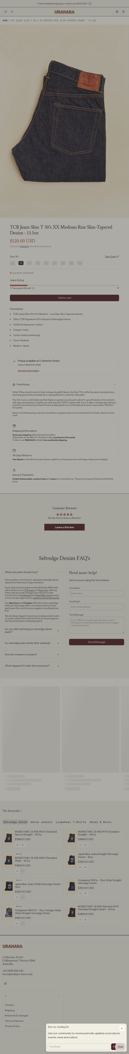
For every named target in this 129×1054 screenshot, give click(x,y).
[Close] (122, 1028)
